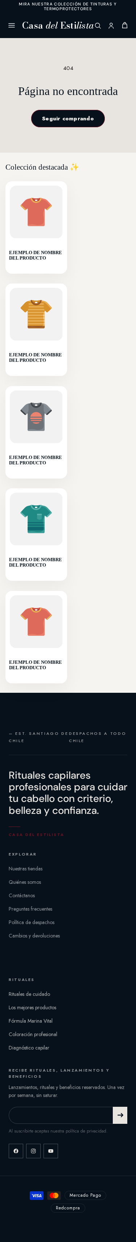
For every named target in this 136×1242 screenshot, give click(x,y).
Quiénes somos (25, 882)
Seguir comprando (68, 119)
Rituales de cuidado (29, 994)
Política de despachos (31, 922)
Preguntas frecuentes (30, 908)
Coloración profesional (33, 1034)
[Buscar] (98, 25)
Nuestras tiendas (25, 868)
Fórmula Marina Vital (31, 1020)
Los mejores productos (32, 1007)
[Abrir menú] (11, 25)
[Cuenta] (111, 25)
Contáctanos (22, 895)
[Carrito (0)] (125, 25)
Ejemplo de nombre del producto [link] (35, 255)
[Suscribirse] (120, 1115)
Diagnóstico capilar (29, 1047)
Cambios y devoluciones (34, 935)
